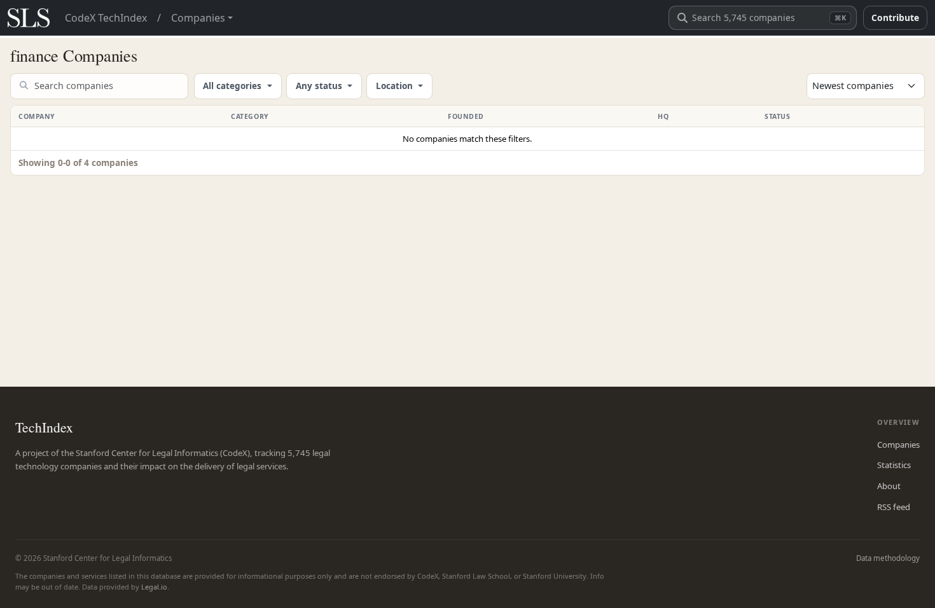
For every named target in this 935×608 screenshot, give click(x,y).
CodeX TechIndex (106, 18)
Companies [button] (198, 18)
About (889, 486)
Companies (898, 444)
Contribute (895, 17)
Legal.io (154, 586)
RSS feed (893, 507)
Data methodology (888, 558)
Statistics (894, 465)
